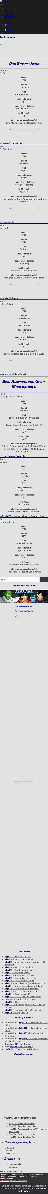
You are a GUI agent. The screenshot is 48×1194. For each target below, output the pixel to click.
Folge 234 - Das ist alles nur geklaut (22, 1134)
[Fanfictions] (13, 374)
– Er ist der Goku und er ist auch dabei (23, 986)
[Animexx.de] (15, 298)
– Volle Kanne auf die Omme (19, 975)
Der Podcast (8, 13)
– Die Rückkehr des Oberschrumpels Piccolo (25, 983)
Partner (7, 32)
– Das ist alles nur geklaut (18, 967)
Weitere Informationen (18, 1181)
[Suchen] (44, 579)
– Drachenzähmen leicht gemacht (21, 978)
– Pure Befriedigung (21, 1044)
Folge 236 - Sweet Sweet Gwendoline (22, 1126)
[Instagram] (4, 374)
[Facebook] (4, 143)
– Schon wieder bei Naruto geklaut (21, 988)
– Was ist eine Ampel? (17, 994)
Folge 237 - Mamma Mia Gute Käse (22, 1123)
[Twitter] (11, 143)
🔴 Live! (7, 24)
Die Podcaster (9, 16)
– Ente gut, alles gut (16, 1012)
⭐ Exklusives (9, 29)
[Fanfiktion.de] (5, 298)
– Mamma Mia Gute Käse (17, 956)
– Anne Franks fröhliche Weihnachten (22, 1010)
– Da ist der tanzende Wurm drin (21, 991)
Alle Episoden (8, 11)
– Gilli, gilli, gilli (14, 1002)
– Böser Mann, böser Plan (18, 970)
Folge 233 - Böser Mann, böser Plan (22, 1137)
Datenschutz (13, 1167)
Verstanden (4, 1181)
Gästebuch (8, 21)
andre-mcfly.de (24, 1191)
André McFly (8, 1049)
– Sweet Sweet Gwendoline (18, 959)
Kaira (21, 1171)
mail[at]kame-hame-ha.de (37, 1188)
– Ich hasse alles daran (17, 972)
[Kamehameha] (5, 1)
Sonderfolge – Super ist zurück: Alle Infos (20, 999)
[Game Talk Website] (7, 516)
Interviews (7, 19)
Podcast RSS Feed (24, 1118)
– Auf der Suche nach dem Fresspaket (22, 996)
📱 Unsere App (9, 27)
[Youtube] (18, 143)
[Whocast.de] (20, 456)
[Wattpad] (22, 374)
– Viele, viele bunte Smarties (19, 980)
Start (6, 8)
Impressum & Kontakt (17, 1164)
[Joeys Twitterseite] (22, 516)
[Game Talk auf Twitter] (37, 516)
